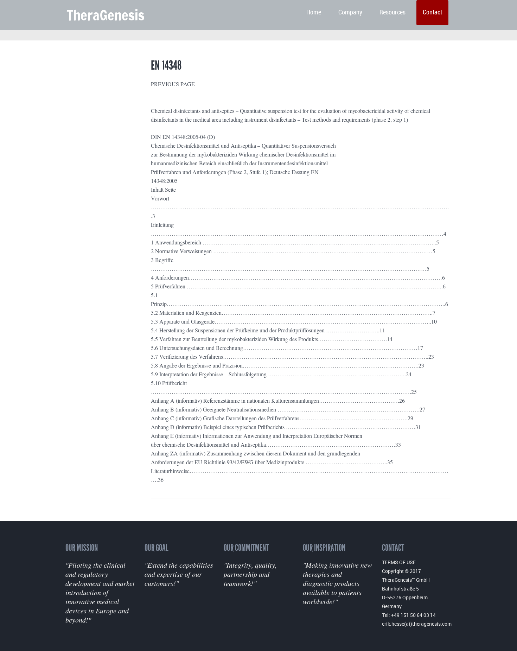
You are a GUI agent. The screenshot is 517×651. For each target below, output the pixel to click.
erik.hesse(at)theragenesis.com (417, 623)
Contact (432, 12)
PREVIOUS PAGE (173, 84)
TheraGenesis (105, 15)
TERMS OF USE (399, 562)
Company (350, 12)
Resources (392, 12)
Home (313, 12)
